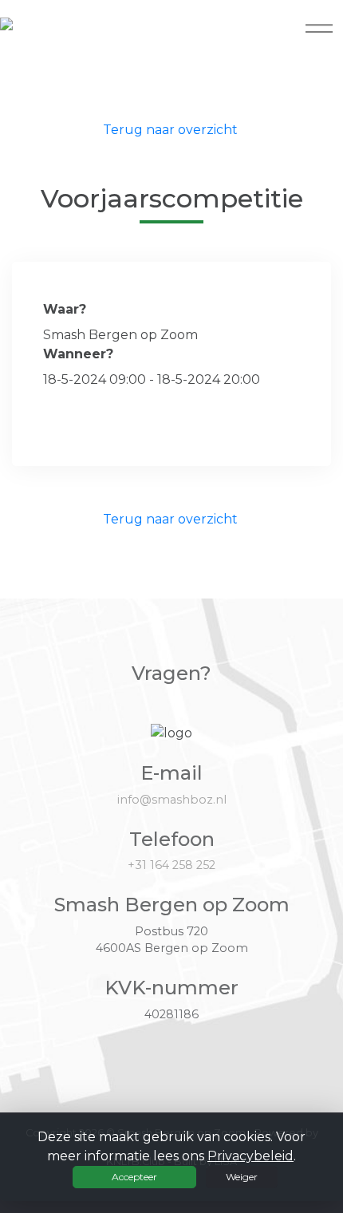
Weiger (242, 1177)
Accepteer (134, 1177)
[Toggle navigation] (319, 28)
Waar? (64, 309)
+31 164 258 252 (171, 865)
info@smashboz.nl (172, 799)
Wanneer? (78, 354)
